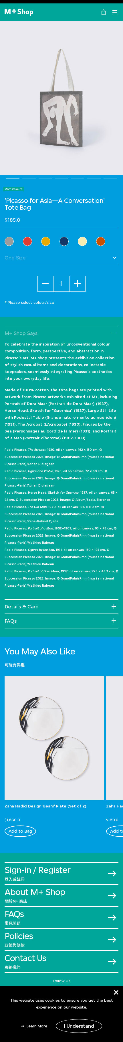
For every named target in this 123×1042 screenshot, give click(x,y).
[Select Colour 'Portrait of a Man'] (64, 241)
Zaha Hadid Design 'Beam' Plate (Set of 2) (45, 806)
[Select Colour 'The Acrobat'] (9, 241)
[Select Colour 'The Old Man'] (45, 241)
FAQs (11, 621)
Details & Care (22, 607)
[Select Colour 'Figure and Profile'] (27, 241)
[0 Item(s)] (104, 12)
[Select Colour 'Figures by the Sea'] (82, 241)
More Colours (13, 188)
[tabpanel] (61, 98)
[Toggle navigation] (114, 12)
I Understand (79, 1026)
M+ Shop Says (21, 333)
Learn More (37, 1026)
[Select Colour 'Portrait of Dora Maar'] (100, 241)
